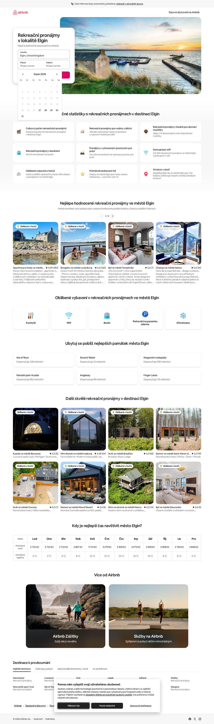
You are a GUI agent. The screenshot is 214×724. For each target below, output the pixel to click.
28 (45, 110)
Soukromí (38, 719)
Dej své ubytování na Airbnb (184, 12)
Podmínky (50, 719)
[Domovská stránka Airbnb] (20, 12)
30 (57, 110)
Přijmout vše (73, 705)
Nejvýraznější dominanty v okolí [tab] (73, 669)
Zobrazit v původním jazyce (129, 4)
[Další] (112, 216)
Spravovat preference (140, 705)
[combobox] (44, 55)
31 (22, 116)
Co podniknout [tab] (100, 669)
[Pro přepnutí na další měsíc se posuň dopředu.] (57, 74)
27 (40, 110)
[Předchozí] (101, 216)
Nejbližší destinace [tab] (22, 669)
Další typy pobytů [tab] (44, 669)
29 (51, 110)
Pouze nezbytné (107, 705)
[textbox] (30, 66)
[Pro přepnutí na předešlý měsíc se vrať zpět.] (23, 74)
